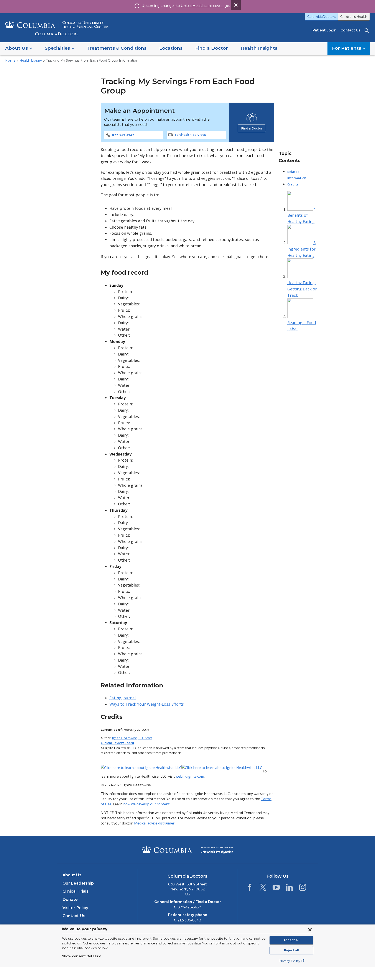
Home (10, 60)
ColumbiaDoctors (321, 17)
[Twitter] (262, 888)
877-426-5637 (123, 135)
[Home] (57, 27)
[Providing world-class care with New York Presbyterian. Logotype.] (217, 849)
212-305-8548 (189, 920)
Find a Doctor (251, 128)
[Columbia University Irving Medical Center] (167, 849)
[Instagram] (302, 888)
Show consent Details (80, 956)
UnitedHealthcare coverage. (205, 6)
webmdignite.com (190, 776)
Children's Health (353, 17)
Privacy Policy (289, 961)
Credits (292, 184)
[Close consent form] (309, 929)
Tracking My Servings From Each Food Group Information (92, 60)
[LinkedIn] (289, 888)
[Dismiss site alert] (236, 5)
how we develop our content (146, 804)
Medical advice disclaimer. (154, 823)
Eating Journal (122, 697)
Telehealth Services (190, 135)
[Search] (367, 30)
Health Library (31, 60)
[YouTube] (276, 888)
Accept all (291, 940)
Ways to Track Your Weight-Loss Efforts (146, 704)
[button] (18, 48)
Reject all (291, 950)
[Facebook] (249, 888)
